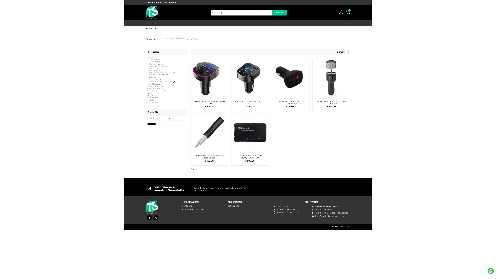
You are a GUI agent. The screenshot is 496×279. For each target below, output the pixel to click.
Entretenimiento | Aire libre (159, 91)
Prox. (193, 169)
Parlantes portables (158, 75)
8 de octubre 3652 (287, 210)
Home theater (156, 68)
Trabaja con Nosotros (193, 210)
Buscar (279, 13)
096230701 (294, 213)
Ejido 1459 (282, 206)
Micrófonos (154, 71)
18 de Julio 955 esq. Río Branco (331, 213)
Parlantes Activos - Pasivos (162, 73)
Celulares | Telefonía (156, 86)
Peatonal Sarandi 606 (327, 206)
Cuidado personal (155, 89)
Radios (152, 77)
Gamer (150, 93)
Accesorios (154, 60)
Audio (150, 57)
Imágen (150, 100)
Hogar (150, 95)
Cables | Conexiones (158, 66)
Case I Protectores (155, 84)
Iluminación (152, 98)
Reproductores (156, 79)
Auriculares (154, 62)
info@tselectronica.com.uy (329, 216)
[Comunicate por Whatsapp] (491, 271)
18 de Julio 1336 (323, 210)
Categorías (233, 206)
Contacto (187, 206)
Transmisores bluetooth (161, 81)
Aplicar (151, 124)
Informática (152, 102)
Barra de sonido (157, 64)
